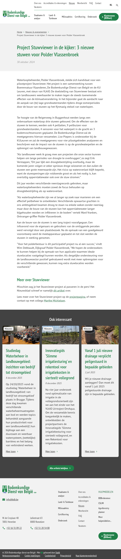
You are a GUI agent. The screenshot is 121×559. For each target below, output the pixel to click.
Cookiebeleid (50, 555)
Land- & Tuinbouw (53, 17)
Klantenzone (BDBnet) (109, 16)
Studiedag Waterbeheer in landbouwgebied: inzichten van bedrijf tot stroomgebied (20, 361)
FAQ (91, 3)
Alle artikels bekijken (59, 468)
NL (111, 4)
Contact (98, 3)
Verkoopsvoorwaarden (11, 555)
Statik (57, 552)
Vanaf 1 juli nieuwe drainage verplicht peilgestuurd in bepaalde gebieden (98, 358)
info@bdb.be (12, 499)
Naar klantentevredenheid (86, 555)
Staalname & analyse (39, 17)
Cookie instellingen (32, 555)
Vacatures (38, 6)
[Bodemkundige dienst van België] (16, 12)
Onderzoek (92, 16)
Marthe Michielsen (54, 300)
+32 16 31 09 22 (14, 528)
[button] (117, 5)
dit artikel (59, 290)
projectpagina (77, 296)
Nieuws (72, 3)
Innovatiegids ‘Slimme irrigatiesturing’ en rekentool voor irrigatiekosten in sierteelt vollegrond (59, 364)
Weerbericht (82, 3)
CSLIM (101, 503)
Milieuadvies (67, 16)
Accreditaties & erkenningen (55, 3)
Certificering (80, 16)
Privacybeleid (65, 555)
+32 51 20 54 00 (42, 528)
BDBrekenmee (104, 498)
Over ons (37, 3)
